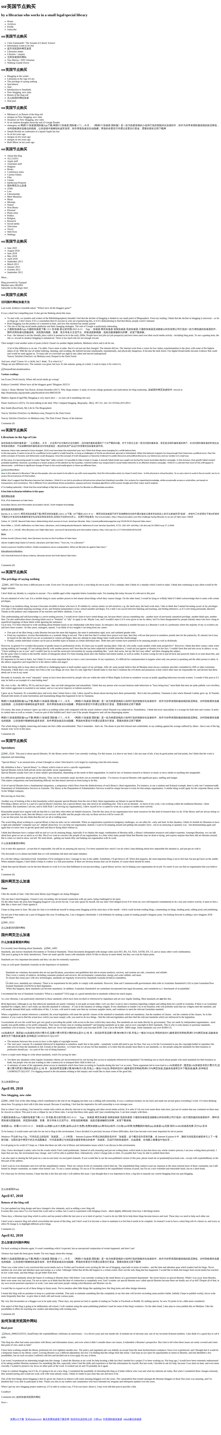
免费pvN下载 (17, 1415)
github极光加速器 (132, 1415)
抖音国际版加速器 (112, 1415)
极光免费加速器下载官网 (56, 1415)
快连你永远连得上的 (81, 1415)
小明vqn (97, 1415)
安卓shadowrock (33, 1415)
